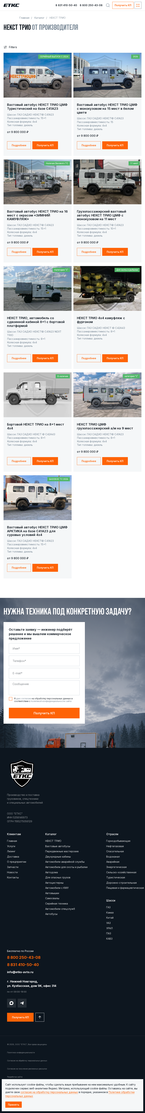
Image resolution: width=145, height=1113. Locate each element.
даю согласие (23, 698)
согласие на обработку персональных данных (49, 1092)
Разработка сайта (14, 1077)
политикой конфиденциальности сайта (51, 701)
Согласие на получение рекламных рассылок (27, 1069)
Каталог (39, 17)
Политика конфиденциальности (21, 1052)
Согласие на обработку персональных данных (27, 1061)
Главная (24, 17)
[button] (123, 5)
